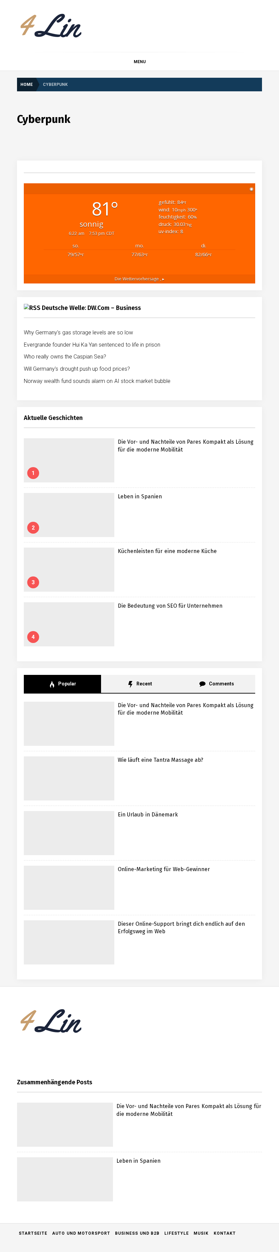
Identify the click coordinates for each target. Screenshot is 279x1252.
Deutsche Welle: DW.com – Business (91, 308)
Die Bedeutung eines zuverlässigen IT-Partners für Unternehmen (120, 1153)
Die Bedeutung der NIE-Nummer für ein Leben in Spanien (113, 1072)
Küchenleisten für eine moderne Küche (167, 551)
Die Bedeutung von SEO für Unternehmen (170, 606)
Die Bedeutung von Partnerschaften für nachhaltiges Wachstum (118, 1235)
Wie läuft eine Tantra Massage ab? (160, 760)
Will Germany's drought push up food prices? (77, 369)
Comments (221, 683)
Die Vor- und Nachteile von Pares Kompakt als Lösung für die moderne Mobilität (147, 963)
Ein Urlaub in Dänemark (148, 814)
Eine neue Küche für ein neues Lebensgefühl (100, 1099)
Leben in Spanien (140, 496)
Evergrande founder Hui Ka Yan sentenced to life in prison (92, 345)
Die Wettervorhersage (139, 279)
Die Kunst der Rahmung (78, 1208)
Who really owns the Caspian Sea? (65, 356)
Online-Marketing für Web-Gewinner (164, 869)
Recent (143, 683)
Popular (66, 683)
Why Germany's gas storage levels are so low (78, 332)
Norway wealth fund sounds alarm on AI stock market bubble (97, 381)
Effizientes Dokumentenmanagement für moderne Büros (111, 1180)
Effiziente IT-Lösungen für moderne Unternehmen (104, 1126)
